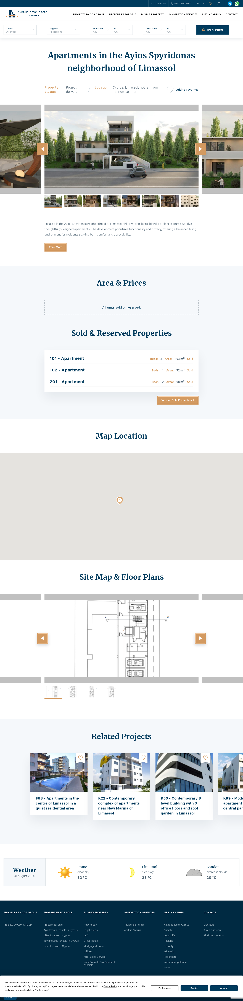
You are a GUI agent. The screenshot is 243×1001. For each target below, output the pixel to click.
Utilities (88, 951)
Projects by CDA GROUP (88, 14)
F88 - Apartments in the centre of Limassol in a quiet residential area (57, 803)
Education (169, 951)
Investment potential (175, 962)
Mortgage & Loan (94, 946)
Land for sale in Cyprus (57, 946)
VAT (86, 935)
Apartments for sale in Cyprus (61, 930)
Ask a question (158, 3)
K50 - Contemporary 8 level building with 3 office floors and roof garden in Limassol (181, 805)
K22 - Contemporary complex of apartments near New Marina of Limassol (119, 805)
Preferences (165, 988)
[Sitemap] (219, 3)
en (198, 3)
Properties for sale (122, 14)
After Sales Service (94, 956)
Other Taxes (91, 940)
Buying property (152, 14)
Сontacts (209, 924)
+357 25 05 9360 (182, 3)
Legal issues (91, 930)
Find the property (214, 935)
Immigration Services (183, 14)
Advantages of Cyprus (176, 924)
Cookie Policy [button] (110, 986)
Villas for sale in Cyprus (57, 935)
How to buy (90, 924)
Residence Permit (134, 924)
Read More (55, 247)
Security (168, 946)
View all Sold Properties (176, 400)
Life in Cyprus (211, 14)
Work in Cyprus (132, 930)
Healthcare (170, 956)
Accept (224, 988)
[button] (42, 149)
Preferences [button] (41, 990)
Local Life (169, 935)
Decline (194, 988)
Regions (168, 940)
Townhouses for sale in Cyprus (61, 940)
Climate (168, 930)
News (167, 967)
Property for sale (53, 924)
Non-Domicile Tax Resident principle (99, 963)
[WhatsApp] (237, 3)
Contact (232, 14)
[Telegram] (230, 3)
